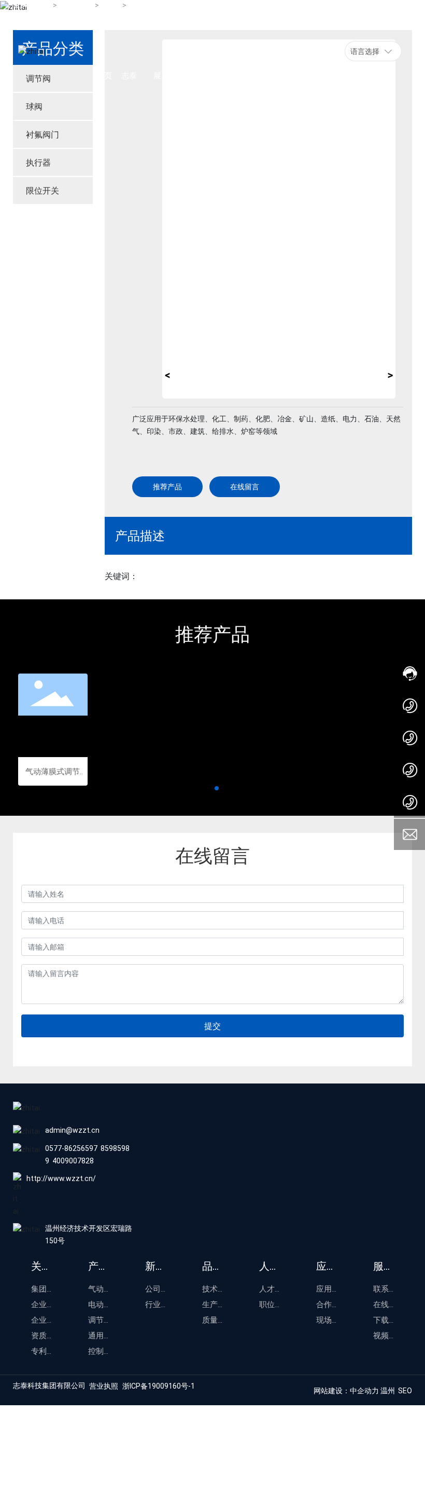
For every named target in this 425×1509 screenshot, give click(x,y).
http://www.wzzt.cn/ (61, 1178)
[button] (208, 788)
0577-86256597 (71, 1148)
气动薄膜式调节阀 (52, 772)
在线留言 (244, 486)
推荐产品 (167, 486)
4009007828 (73, 1160)
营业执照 (103, 1386)
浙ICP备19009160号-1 (158, 1386)
